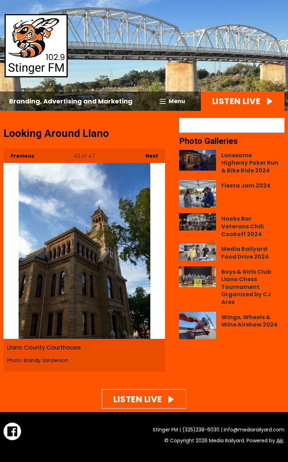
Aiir (279, 440)
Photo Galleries (208, 141)
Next (148, 155)
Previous (19, 155)
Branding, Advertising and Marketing (70, 101)
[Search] (278, 125)
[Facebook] (12, 431)
